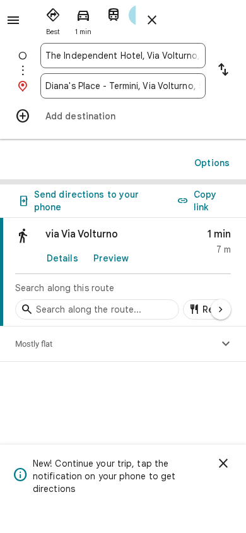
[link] (123, 272)
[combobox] (123, 55)
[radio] (53, 19)
